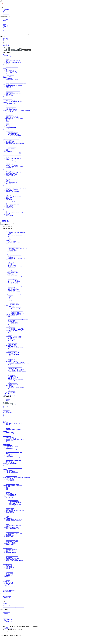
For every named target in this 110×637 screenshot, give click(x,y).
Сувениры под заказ (7, 621)
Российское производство (11, 128)
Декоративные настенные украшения (14, 187)
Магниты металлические (11, 107)
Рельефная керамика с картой (12, 174)
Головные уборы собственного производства (15, 143)
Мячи (7, 80)
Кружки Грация (9, 199)
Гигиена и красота (7, 69)
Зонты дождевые (6, 77)
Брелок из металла (10, 65)
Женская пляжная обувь (13, 133)
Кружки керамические (10, 171)
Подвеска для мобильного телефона (13, 62)
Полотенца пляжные (7, 151)
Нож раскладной (9, 183)
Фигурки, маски (9, 215)
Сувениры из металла (7, 181)
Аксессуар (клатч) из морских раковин (14, 56)
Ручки (7, 97)
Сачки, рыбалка (9, 94)
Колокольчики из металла (11, 182)
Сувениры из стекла (7, 197)
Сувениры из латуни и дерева (9, 176)
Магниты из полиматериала (12, 105)
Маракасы (8, 163)
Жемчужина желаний (7, 76)
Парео (7, 150)
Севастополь (6, 14)
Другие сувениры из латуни (12, 179)
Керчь (4, 10)
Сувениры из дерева (10, 167)
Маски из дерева (9, 164)
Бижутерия (5, 55)
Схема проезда (6, 627)
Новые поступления (7, 619)
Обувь (4, 129)
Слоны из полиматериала (11, 192)
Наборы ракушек (9, 115)
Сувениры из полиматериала (9, 185)
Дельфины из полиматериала (12, 189)
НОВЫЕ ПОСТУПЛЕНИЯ (9, 395)
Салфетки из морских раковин (12, 116)
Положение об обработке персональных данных (13, 607)
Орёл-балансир (9, 190)
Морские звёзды (9, 111)
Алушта (4, 12)
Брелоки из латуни (10, 177)
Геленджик (5, 19)
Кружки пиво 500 (9, 203)
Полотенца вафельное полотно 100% (14, 152)
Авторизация (6, 45)
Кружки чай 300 (9, 206)
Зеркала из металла (10, 70)
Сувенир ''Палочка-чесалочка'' (12, 165)
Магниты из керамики (10, 104)
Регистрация (6, 44)
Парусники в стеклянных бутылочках (11, 139)
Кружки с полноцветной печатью (13, 204)
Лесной (7, 157)
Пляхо (4, 24)
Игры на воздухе (9, 86)
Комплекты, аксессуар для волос (13, 60)
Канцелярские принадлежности (10, 96)
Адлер (4, 22)
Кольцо (7, 59)
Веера (4, 68)
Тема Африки (6, 214)
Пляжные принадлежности (9, 140)
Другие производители (11, 127)
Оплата (7, 400)
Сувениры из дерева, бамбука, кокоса (11, 160)
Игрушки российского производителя (14, 85)
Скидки (4, 620)
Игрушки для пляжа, (7, 78)
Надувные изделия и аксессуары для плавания (13, 118)
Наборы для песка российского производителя (16, 83)
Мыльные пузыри (9, 89)
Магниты (5, 102)
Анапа (4, 20)
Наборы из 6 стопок (10, 207)
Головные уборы (9, 142)
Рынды (7, 180)
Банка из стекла (9, 198)
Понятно (2, 36)
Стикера (7, 184)
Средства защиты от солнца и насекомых (12, 155)
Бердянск (5, 30)
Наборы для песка (9, 81)
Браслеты (8, 57)
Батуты (4, 54)
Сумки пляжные (6, 209)
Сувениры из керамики (8, 169)
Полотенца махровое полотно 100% (13, 153)
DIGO (7, 120)
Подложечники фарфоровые (12, 173)
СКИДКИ (5, 394)
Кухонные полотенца (10, 100)
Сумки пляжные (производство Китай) (14, 212)
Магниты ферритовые (10, 108)
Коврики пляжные (10, 145)
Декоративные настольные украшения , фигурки (16, 188)
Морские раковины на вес (11, 113)
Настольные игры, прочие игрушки (13, 93)
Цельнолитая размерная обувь (14, 137)
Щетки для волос (9, 73)
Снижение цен (6, 618)
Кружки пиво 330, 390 (10, 201)
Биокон (7, 156)
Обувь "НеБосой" (9, 131)
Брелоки (5, 64)
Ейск (4, 27)
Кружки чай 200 (9, 205)
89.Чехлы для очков (10, 141)
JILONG (7, 123)
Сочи (4, 21)
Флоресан (8, 159)
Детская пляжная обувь (13, 132)
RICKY (7, 124)
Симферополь (6, 9)
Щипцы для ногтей (10, 75)
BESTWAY (8, 119)
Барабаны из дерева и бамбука (12, 161)
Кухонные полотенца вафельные (15, 101)
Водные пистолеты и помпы (12, 79)
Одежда (7, 149)
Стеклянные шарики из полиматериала (14, 193)
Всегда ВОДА (9, 126)
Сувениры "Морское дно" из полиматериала (15, 72)
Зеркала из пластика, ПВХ (11, 71)
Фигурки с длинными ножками (12, 195)
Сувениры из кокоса (10, 168)
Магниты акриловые (10, 103)
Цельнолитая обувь (12, 136)
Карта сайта (5, 613)
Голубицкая (5, 26)
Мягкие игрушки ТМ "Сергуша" (13, 91)
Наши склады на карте (8, 628)
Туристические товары (8, 216)
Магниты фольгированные (11, 109)
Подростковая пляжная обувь (14, 135)
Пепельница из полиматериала (12, 191)
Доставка (8, 399)
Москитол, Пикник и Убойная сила (13, 158)
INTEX (7, 121)
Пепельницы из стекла (10, 208)
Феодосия (5, 11)
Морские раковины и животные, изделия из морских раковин (16, 110)
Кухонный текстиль (7, 99)
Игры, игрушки (6, 84)
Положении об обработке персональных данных (97, 32)
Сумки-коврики (11, 148)
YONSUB (8, 125)
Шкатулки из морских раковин (12, 117)
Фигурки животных (10, 95)
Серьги (7, 63)
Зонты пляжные (9, 144)
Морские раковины (10, 112)
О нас (7, 397)
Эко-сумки (8, 213)
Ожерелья (8, 61)
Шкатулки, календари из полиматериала (14, 196)
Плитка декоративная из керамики (13, 172)
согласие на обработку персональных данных (66, 32)
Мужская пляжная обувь (13, 134)
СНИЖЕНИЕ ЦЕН (7, 393)
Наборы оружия (9, 92)
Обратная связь (6, 612)
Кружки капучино (10, 200)
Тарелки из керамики (10, 175)
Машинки (8, 88)
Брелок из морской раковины (12, 67)
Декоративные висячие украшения (15, 166)
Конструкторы (9, 87)
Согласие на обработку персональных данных (13, 605)
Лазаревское (5, 25)
